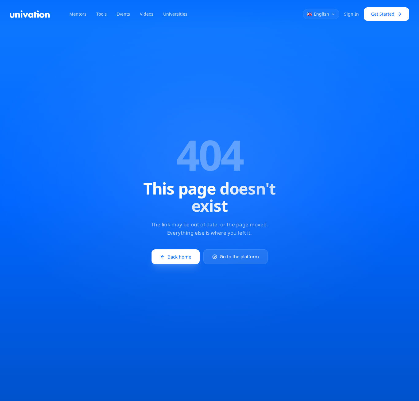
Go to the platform (239, 257)
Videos (146, 14)
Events (123, 14)
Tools (101, 14)
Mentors (77, 14)
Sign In (351, 14)
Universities (175, 14)
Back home (179, 257)
